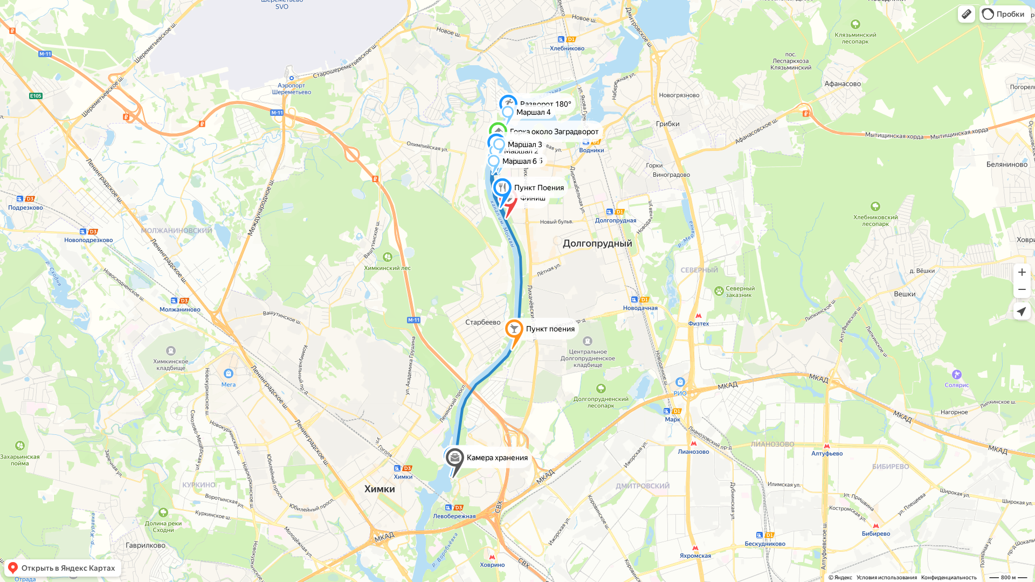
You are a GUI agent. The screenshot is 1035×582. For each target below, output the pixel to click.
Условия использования (887, 577)
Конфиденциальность (949, 577)
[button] (966, 14)
